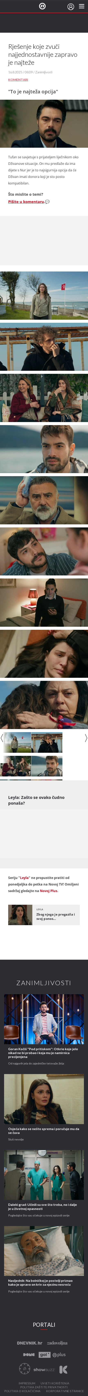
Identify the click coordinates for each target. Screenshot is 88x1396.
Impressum (27, 1383)
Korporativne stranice (65, 1391)
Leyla (24, 878)
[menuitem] (70, 6)
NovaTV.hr (45, 6)
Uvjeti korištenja (55, 1383)
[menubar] (70, 7)
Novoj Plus (48, 891)
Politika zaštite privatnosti (44, 1387)
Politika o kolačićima (22, 1391)
